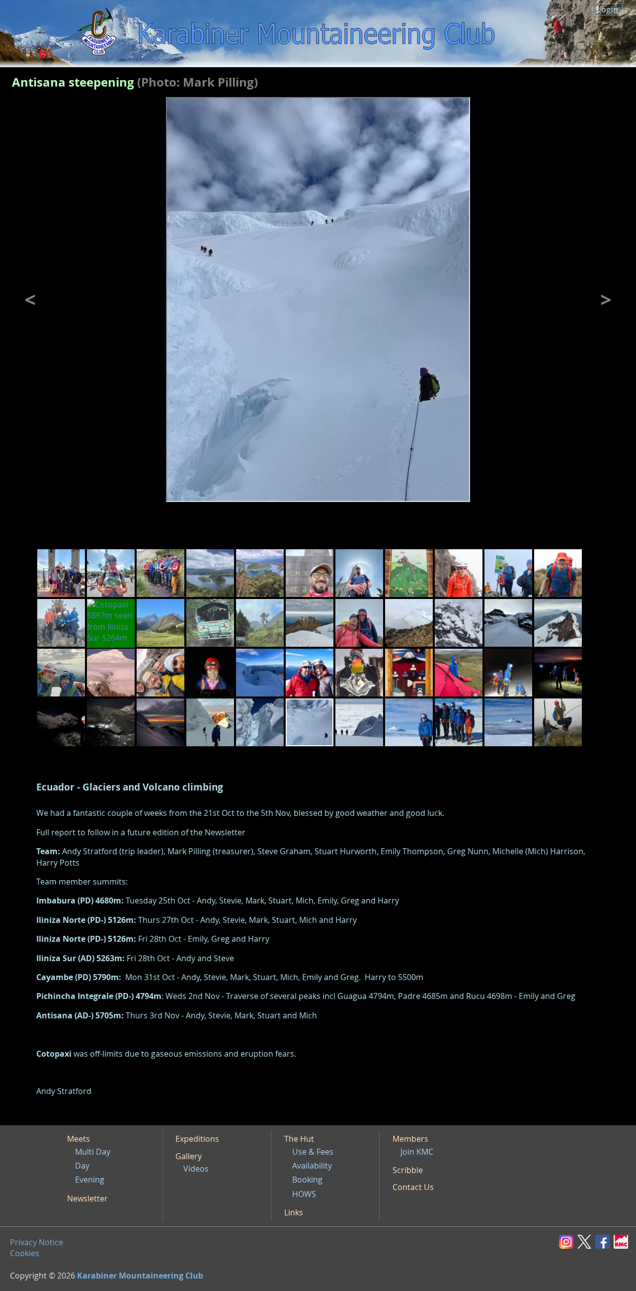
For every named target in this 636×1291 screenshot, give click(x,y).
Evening (89, 1179)
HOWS (304, 1194)
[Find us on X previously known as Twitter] (586, 1240)
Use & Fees (312, 1151)
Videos (196, 1168)
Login (608, 9)
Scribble (408, 1170)
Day (82, 1165)
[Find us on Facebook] (604, 1240)
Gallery (188, 1156)
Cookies (24, 1253)
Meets (78, 1138)
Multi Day (92, 1151)
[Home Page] (99, 33)
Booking (307, 1179)
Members (410, 1138)
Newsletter (87, 1198)
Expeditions (197, 1138)
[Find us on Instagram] (568, 1240)
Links (293, 1212)
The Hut (299, 1138)
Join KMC (416, 1151)
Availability (312, 1165)
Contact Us (413, 1187)
